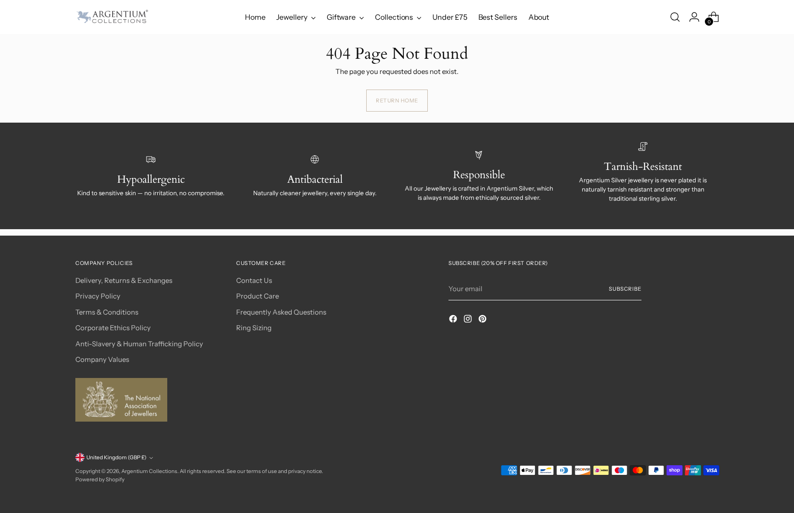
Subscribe (625, 289)
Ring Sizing (254, 327)
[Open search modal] (675, 17)
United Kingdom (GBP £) (116, 457)
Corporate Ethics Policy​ (113, 327)
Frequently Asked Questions (281, 312)
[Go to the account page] (694, 17)
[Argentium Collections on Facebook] (453, 320)
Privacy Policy (97, 296)
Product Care (257, 296)
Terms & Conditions (106, 312)
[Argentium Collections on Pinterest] (483, 320)
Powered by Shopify (100, 479)
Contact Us (254, 280)
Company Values (102, 359)
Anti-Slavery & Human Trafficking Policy (139, 343)
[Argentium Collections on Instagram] (468, 320)
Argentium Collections (149, 471)
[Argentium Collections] (112, 17)
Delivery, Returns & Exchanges (123, 280)
